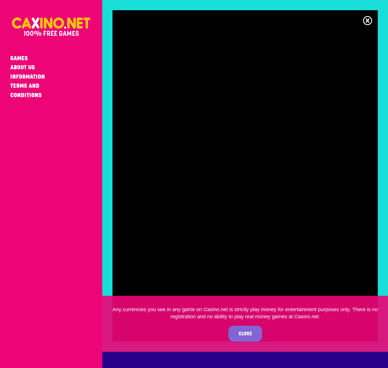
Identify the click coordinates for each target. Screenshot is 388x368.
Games (19, 58)
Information (27, 76)
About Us (22, 67)
